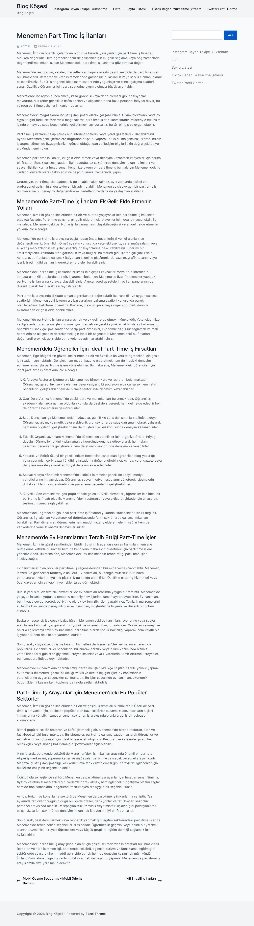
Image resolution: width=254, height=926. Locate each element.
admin (25, 46)
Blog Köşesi (32, 6)
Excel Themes (96, 914)
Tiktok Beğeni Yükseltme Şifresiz (176, 9)
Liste (116, 9)
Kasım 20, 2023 (50, 46)
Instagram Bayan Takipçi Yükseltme (80, 9)
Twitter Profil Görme (222, 9)
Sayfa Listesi (136, 9)
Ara (230, 35)
